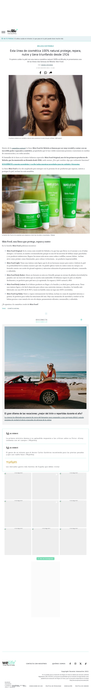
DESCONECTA (41, 320)
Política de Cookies (82, 686)
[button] (18, 486)
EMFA (24, 686)
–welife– (86, 663)
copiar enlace (50, 72)
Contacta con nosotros (36, 663)
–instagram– (75, 663)
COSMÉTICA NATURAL (13, 308)
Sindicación (68, 686)
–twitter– (80, 663)
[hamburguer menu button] (3, 32)
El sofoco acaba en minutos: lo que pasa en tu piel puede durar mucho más (38, 39)
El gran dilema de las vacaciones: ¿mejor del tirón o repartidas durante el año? (43, 413)
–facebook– (70, 663)
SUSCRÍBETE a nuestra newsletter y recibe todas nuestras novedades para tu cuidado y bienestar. (41, 164)
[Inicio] (12, 34)
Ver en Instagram (46, 558)
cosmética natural (19, 148)
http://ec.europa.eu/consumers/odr (79, 680)
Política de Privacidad (53, 686)
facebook (40, 72)
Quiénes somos (58, 663)
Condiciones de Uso (36, 686)
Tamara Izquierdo (47, 65)
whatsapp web (45, 72)
